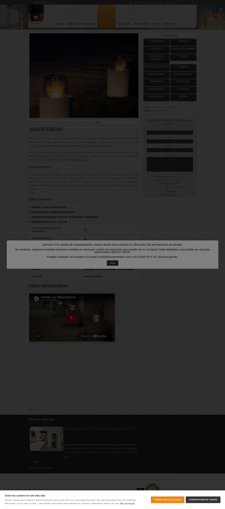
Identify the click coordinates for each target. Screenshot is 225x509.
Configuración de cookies (203, 500)
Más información (127, 503)
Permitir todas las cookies (167, 500)
